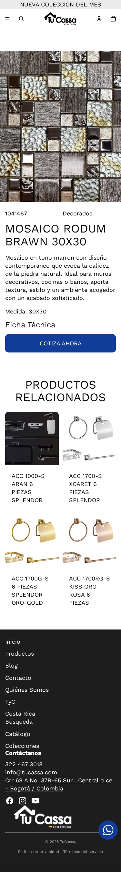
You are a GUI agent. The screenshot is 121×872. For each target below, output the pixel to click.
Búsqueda (19, 721)
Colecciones (22, 745)
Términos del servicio (83, 851)
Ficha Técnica (30, 324)
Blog (11, 665)
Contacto (18, 677)
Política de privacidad (38, 851)
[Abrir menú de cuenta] (99, 19)
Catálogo (17, 733)
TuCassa (67, 841)
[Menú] (7, 18)
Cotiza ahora (61, 343)
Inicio (12, 641)
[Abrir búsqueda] (21, 19)
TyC (10, 701)
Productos (19, 653)
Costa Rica (20, 713)
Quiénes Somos (27, 689)
